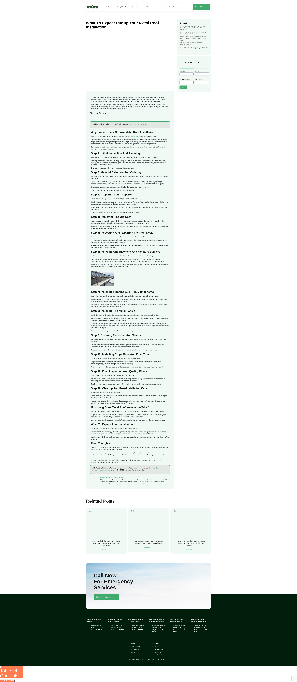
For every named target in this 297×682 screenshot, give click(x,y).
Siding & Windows (122, 7)
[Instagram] (208, 644)
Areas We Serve (137, 7)
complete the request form (101, 470)
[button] (130, 116)
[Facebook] (206, 644)
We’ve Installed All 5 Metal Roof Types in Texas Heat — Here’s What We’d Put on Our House (193, 27)
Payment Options (160, 7)
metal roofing (135, 136)
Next (183, 87)
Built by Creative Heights (148, 663)
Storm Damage (174, 7)
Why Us (148, 7)
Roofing (110, 7)
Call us (158, 468)
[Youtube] (210, 644)
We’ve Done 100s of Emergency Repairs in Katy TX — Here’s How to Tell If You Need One (193, 38)
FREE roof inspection (139, 124)
